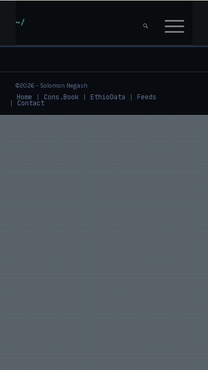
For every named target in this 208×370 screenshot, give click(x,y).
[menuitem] (145, 23)
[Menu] (174, 23)
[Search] (145, 23)
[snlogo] (86, 23)
